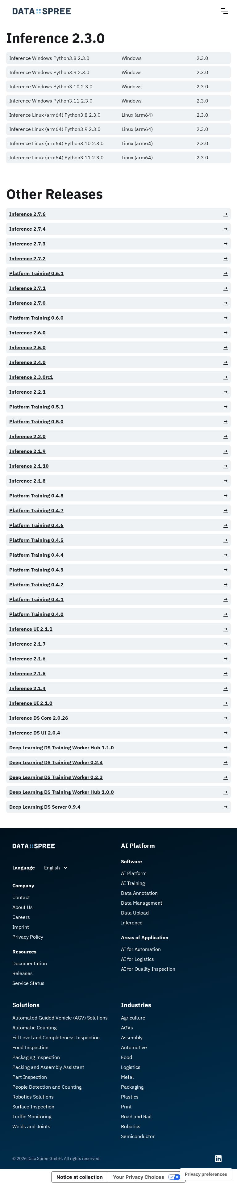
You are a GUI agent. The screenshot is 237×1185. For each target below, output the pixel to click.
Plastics (130, 1097)
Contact (21, 897)
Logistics (130, 1067)
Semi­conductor (138, 1136)
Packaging (132, 1087)
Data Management (141, 903)
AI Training (133, 883)
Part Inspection (29, 1077)
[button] (224, 11)
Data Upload (135, 913)
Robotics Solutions (33, 1097)
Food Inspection (30, 1047)
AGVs (127, 1027)
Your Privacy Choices (138, 1177)
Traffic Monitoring (31, 1116)
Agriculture (133, 1018)
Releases (22, 973)
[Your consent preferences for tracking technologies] (206, 1174)
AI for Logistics (137, 959)
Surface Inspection (33, 1106)
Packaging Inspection (36, 1057)
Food (126, 1057)
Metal (127, 1077)
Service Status (28, 983)
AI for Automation (141, 949)
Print (126, 1106)
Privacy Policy (27, 937)
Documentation (29, 963)
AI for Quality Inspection (148, 969)
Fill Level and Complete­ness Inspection (56, 1037)
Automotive (134, 1047)
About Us (22, 907)
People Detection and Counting (46, 1087)
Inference (132, 922)
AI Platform (134, 873)
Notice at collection (79, 1177)
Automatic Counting (34, 1027)
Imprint (20, 927)
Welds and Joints (31, 1126)
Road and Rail (136, 1116)
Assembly (132, 1037)
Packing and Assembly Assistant (48, 1067)
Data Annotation (139, 893)
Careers (21, 917)
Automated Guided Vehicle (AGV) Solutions (60, 1018)
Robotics (130, 1126)
